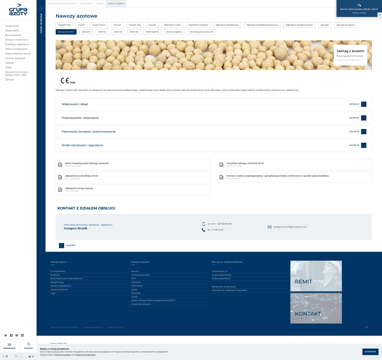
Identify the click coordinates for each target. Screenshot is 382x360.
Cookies (67, 354)
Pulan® (81, 25)
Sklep (8, 67)
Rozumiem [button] (370, 352)
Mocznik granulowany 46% (202, 32)
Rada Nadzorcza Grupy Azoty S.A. (66, 278)
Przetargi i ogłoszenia (17, 44)
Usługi (134, 297)
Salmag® (325, 25)
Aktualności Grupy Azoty (224, 286)
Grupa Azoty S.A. (220, 271)
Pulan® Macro (99, 25)
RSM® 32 (102, 32)
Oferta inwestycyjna (16, 48)
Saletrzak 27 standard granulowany (262, 25)
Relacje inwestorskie (16, 39)
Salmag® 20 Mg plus (345, 25)
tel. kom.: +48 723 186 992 (220, 224)
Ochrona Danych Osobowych (64, 327)
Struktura (55, 275)
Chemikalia (137, 286)
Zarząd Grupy (57, 282)
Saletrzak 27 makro (172, 25)
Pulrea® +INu (135, 25)
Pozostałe (136, 293)
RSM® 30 (118, 32)
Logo (52, 293)
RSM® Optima (152, 32)
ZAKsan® (86, 32)
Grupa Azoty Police (221, 278)
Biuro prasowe (13, 35)
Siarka (134, 289)
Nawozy (100, 4)
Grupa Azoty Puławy (221, 275)
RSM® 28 (134, 32)
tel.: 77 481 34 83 (215, 230)
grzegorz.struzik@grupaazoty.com (290, 227)
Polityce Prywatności (86, 354)
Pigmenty (136, 282)
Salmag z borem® (66, 32)
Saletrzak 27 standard (198, 25)
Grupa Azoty (12, 25)
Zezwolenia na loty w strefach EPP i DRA (17, 73)
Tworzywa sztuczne (140, 275)
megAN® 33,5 (64, 25)
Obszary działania (59, 289)
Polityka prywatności (93, 327)
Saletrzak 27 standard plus (227, 25)
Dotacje (9, 62)
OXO (133, 278)
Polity (57, 354)
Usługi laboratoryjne (141, 304)
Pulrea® (152, 25)
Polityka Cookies (115, 327)
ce (61, 354)
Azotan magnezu (174, 32)
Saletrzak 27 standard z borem (299, 25)
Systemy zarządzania (60, 286)
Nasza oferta (12, 30)
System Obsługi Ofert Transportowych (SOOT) (153, 300)
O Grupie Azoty (57, 271)
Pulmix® (117, 25)
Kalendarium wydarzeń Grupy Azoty (229, 290)
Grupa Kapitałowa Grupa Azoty (62, 4)
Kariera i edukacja (15, 58)
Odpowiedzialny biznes (18, 53)
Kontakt (9, 79)
